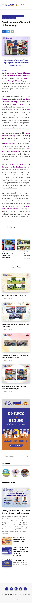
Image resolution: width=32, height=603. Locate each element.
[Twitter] (11, 588)
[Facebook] (6, 588)
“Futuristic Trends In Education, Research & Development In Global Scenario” (20, 563)
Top (16, 599)
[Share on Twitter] (8, 31)
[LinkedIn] (14, 227)
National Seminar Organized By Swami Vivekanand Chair (19, 539)
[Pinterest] (18, 227)
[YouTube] (20, 588)
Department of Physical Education (13, 16)
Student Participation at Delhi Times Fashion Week (8, 255)
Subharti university (12, 594)
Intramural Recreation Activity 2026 (14, 295)
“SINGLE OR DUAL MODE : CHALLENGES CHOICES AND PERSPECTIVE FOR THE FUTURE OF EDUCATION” (21, 551)
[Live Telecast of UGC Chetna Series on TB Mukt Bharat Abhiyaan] (16, 342)
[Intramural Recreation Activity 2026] (16, 282)
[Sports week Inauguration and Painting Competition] (16, 311)
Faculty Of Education (9, 18)
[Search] (27, 4)
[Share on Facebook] (4, 31)
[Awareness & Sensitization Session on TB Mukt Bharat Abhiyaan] (16, 373)
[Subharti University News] (11, 5)
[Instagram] (16, 588)
